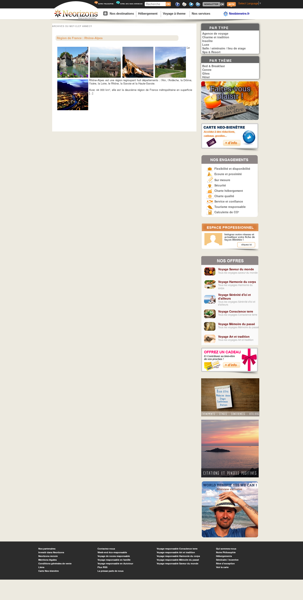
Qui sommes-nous (226, 548)
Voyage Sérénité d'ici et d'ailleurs (234, 296)
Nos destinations (122, 13)
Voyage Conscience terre (235, 311)
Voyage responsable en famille (113, 559)
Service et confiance (228, 201)
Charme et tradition (215, 37)
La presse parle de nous (110, 570)
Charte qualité (224, 196)
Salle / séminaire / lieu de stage (224, 48)
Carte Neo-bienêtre (48, 570)
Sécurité (220, 185)
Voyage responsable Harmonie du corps (178, 556)
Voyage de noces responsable (113, 556)
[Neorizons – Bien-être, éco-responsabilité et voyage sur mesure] (76, 18)
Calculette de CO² (226, 212)
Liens (41, 567)
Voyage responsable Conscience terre (177, 548)
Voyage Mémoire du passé (236, 324)
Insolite (207, 41)
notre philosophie (106, 3)
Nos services (201, 13)
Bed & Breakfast (213, 66)
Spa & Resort (211, 52)
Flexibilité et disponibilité (232, 168)
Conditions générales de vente (55, 563)
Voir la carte (222, 567)
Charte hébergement (228, 191)
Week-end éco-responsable (112, 552)
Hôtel (206, 77)
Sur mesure (222, 180)
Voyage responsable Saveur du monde (177, 563)
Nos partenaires (46, 548)
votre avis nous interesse (131, 3)
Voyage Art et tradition (234, 336)
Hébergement (147, 13)
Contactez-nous (106, 548)
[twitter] (191, 6)
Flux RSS (102, 567)
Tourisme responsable (230, 207)
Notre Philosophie (226, 552)
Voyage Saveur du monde (236, 269)
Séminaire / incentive (227, 559)
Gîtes (206, 73)
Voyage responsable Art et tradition (176, 552)
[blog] (231, 7)
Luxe (205, 44)
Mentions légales (47, 559)
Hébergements (224, 556)
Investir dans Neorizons (51, 552)
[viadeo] (184, 6)
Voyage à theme (174, 13)
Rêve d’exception (225, 563)
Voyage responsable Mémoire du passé (178, 559)
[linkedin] (198, 6)
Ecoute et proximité (228, 174)
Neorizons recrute (48, 556)
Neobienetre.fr (239, 13)
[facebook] (177, 6)
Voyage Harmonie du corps (237, 282)
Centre (206, 70)
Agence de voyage (215, 33)
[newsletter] (213, 6)
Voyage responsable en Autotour (115, 563)
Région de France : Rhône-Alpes (80, 38)
